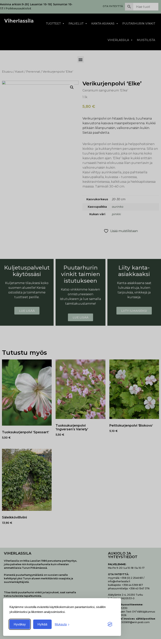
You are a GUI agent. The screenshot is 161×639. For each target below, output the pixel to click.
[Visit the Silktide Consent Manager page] (110, 624)
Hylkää (42, 624)
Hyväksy (20, 624)
